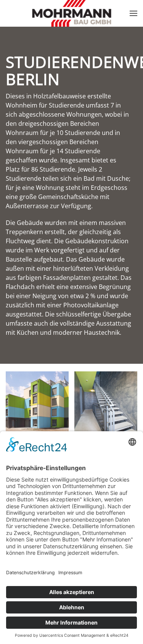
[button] (133, 13)
